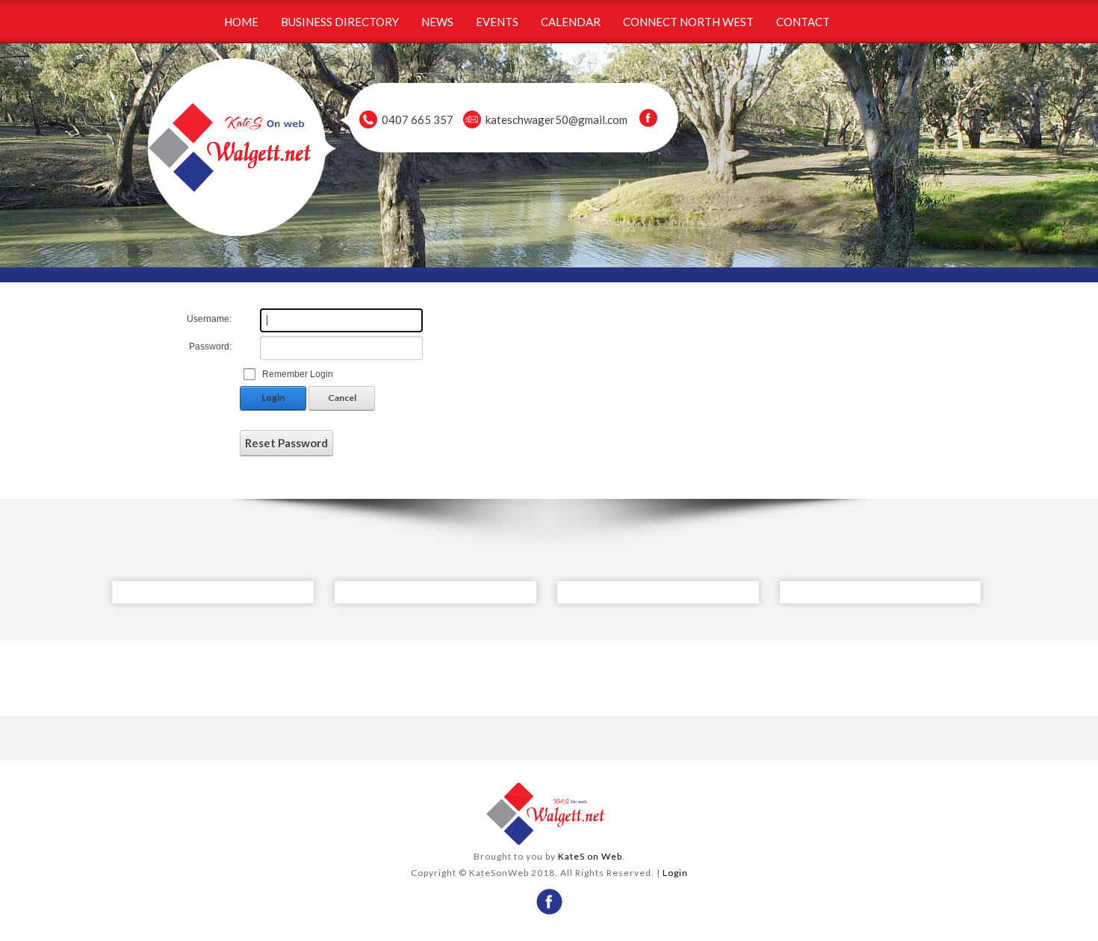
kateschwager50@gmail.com (556, 119)
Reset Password (286, 443)
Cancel (342, 397)
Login (273, 397)
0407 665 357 (417, 119)
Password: (210, 346)
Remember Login (297, 374)
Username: (209, 319)
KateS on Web (590, 856)
